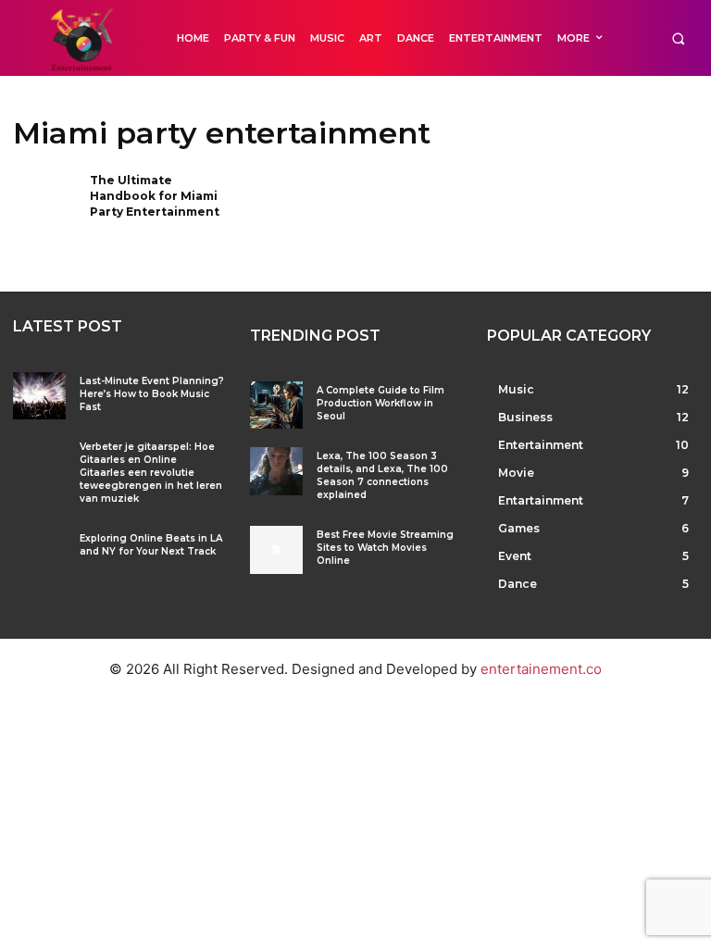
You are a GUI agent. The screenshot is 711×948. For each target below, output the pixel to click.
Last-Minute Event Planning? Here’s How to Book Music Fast (152, 394)
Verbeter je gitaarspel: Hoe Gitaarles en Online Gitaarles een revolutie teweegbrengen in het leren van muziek (151, 473)
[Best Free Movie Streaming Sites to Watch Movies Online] (276, 549)
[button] (678, 38)
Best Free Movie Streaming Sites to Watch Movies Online (385, 548)
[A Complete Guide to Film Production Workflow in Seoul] (276, 405)
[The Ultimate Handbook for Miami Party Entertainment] (45, 202)
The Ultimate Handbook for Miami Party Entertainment (154, 195)
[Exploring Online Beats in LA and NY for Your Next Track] (39, 553)
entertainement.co (541, 669)
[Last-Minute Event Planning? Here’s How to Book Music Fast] (39, 395)
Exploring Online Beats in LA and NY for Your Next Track (151, 544)
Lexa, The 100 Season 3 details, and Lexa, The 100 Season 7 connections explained (382, 475)
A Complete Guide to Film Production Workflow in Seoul (380, 403)
